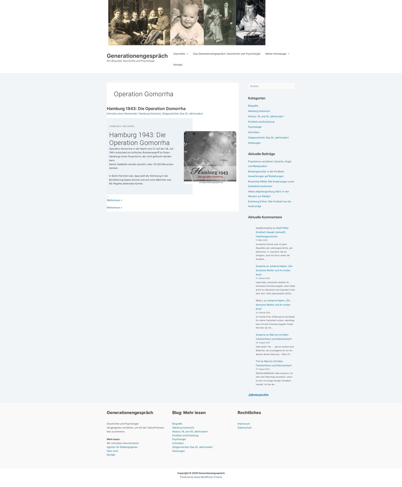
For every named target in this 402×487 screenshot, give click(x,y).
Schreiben (254, 132)
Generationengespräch (137, 55)
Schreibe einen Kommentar (122, 113)
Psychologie (255, 126)
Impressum (244, 423)
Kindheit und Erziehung (261, 121)
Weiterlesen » (114, 208)
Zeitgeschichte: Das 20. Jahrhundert (182, 113)
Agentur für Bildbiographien (122, 447)
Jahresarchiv (258, 395)
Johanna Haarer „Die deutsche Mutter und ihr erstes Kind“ (274, 270)
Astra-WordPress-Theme (208, 477)
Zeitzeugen (254, 142)
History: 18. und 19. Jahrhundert (266, 116)
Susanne (261, 266)
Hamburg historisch (150, 113)
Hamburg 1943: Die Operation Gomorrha (146, 108)
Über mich (112, 450)
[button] (186, 53)
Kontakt (111, 454)
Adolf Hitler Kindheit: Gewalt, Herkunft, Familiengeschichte (272, 232)
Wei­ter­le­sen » (114, 200)
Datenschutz (245, 427)
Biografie (253, 105)
